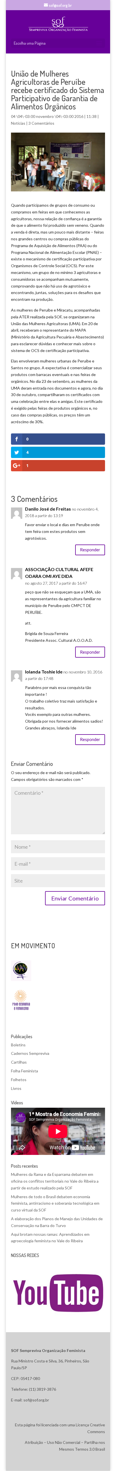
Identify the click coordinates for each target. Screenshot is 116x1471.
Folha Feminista (24, 1070)
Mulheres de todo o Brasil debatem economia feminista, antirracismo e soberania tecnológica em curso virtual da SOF (55, 1203)
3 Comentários (41, 123)
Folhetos (18, 1079)
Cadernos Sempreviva (30, 1053)
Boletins (18, 1044)
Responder (90, 549)
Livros (16, 1088)
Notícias (18, 123)
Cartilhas (19, 1062)
